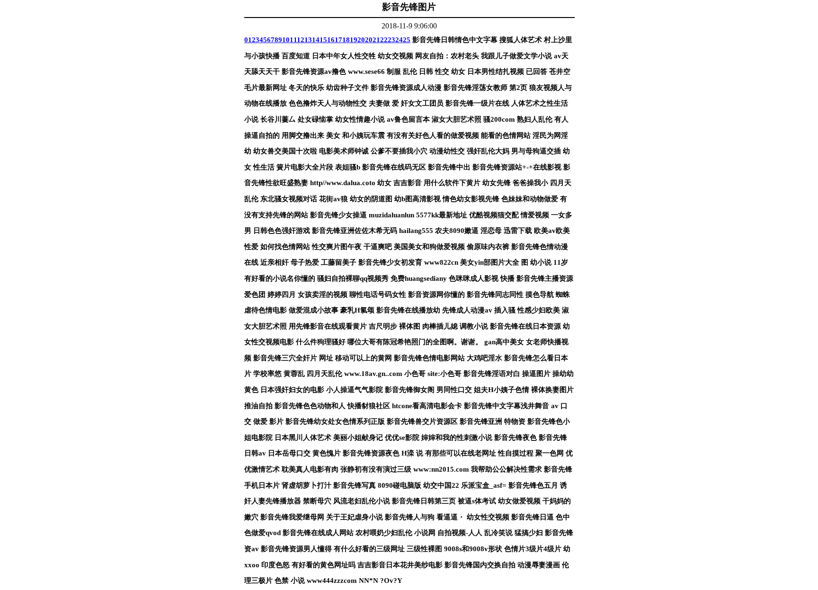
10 (286, 40)
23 (391, 40)
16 (331, 40)
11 (293, 40)
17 (338, 40)
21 (376, 40)
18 (346, 40)
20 (361, 40)
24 (399, 40)
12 (300, 40)
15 (323, 40)
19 (353, 40)
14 (316, 40)
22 (384, 40)
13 (308, 40)
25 (406, 40)
